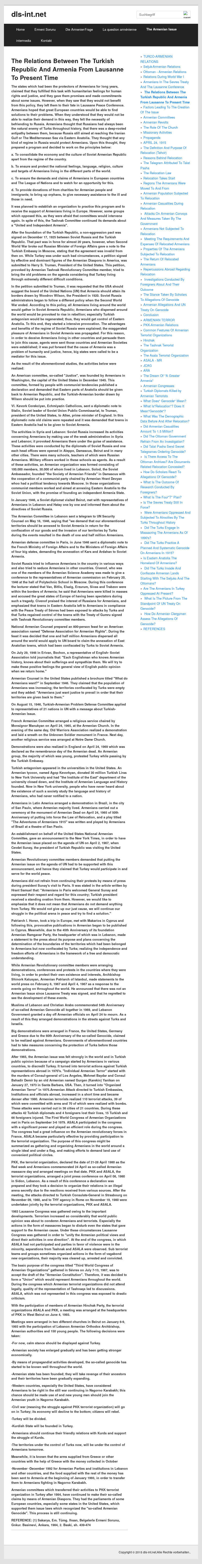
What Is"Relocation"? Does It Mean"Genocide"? (162, 408)
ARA (146, 370)
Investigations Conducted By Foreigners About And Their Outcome (162, 284)
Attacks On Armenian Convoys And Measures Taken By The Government (163, 218)
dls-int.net (28, 13)
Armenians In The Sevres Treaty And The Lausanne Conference (164, 84)
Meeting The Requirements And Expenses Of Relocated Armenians (164, 241)
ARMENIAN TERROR (159, 320)
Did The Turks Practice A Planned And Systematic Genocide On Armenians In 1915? (164, 547)
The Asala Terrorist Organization (166, 355)
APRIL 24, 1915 (154, 142)
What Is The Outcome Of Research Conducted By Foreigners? (159, 487)
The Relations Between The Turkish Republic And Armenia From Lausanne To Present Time (165, 97)
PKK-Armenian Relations (160, 324)
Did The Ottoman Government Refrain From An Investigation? (163, 438)
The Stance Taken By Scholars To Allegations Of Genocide (163, 297)
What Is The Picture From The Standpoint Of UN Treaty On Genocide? (163, 603)
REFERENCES (154, 628)
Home (20, 29)
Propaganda (151, 137)
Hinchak (148, 340)
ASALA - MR (152, 360)
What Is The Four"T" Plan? (162, 497)
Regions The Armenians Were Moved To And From (162, 185)
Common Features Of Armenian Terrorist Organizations (164, 332)
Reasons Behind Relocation (162, 157)
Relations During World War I (163, 76)
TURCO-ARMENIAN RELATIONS (156, 59)
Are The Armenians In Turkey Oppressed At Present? (162, 591)
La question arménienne (119, 29)
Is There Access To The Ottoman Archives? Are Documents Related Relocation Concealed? (165, 461)
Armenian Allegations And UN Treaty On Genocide (162, 307)
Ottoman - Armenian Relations (164, 71)
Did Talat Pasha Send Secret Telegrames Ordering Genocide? (163, 449)
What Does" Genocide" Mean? (164, 400)
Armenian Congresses (158, 385)
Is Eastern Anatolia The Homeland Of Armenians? (158, 560)
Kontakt (46, 40)
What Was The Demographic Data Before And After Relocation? (164, 418)
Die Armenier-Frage (79, 29)
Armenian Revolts (155, 122)
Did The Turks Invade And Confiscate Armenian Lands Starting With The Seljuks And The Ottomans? (164, 576)
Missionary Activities (157, 132)
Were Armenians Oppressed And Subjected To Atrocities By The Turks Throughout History (165, 517)
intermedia (23, 40)
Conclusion (151, 314)
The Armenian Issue (161, 29)
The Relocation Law (157, 173)
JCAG (147, 365)
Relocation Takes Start (159, 178)
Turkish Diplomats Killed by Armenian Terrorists (160, 393)
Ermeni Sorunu (45, 29)
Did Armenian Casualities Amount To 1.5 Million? (159, 429)
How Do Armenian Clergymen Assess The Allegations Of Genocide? (163, 618)
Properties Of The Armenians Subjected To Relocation (162, 251)
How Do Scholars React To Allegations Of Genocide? (160, 474)
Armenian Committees (159, 117)
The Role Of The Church (160, 127)
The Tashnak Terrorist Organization (157, 347)
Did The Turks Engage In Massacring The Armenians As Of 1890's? (164, 532)
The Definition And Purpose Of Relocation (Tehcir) (163, 150)
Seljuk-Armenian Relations (161, 66)
